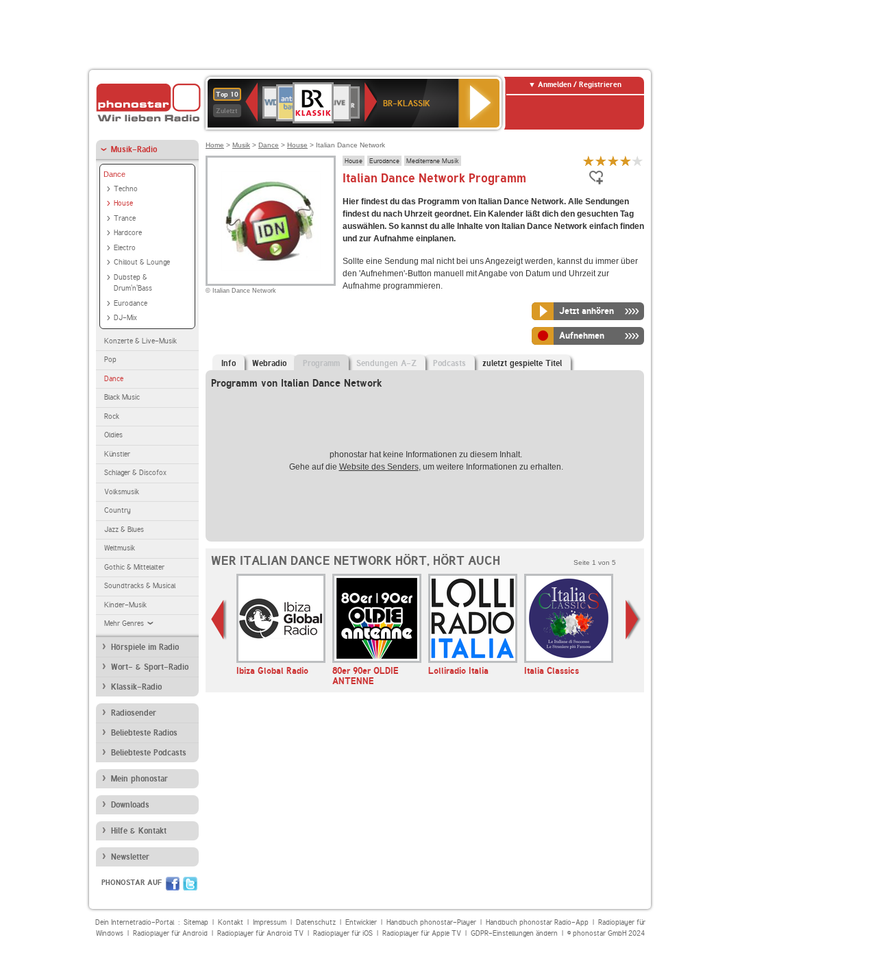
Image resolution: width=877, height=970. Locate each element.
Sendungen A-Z (386, 363)
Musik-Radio (134, 149)
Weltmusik (119, 548)
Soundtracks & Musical (139, 585)
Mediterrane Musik (432, 160)
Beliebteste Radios (144, 733)
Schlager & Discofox (135, 472)
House (123, 203)
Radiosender (133, 713)
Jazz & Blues (124, 529)
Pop (110, 359)
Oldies (113, 435)
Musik (241, 145)
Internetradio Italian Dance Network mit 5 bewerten (638, 161)
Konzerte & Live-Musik (140, 341)
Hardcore (128, 232)
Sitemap (196, 922)
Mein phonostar (139, 779)
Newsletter (130, 857)
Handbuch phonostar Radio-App (537, 922)
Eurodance (130, 303)
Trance (125, 218)
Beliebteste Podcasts (148, 752)
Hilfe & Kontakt (138, 831)
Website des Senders (379, 467)
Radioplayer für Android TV (260, 933)
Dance (114, 174)
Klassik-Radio (136, 687)
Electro (125, 247)
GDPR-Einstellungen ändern (514, 933)
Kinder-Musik (125, 605)
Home (215, 145)
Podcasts (449, 363)
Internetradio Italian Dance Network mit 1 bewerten (588, 161)
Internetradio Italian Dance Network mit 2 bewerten (601, 161)
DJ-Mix (125, 317)
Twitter (190, 883)
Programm (321, 363)
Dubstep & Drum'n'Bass (133, 283)
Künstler (117, 454)
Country (117, 510)
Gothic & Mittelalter (134, 567)
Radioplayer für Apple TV (421, 933)
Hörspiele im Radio (145, 647)
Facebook (173, 883)
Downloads (130, 805)
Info (228, 363)
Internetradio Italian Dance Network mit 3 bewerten (613, 161)
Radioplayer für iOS (343, 933)
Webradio (269, 363)
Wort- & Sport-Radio (149, 667)
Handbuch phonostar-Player (431, 922)
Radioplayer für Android (170, 933)
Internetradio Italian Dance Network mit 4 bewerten (625, 161)
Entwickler (361, 922)
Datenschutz (316, 922)
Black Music (122, 397)
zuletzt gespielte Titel (522, 363)
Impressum (269, 922)
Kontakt (230, 922)
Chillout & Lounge (142, 262)
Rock (111, 416)
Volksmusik (121, 491)
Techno (126, 188)
